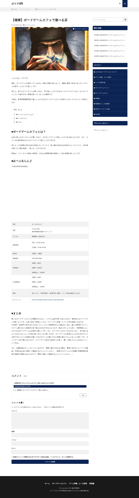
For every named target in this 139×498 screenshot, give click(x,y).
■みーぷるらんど (20, 118)
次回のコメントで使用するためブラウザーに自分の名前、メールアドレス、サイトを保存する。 (43, 457)
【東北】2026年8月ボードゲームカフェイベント (109, 40)
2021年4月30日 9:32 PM (22, 386)
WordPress (85, 490)
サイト (13, 448)
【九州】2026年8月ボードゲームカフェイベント (109, 51)
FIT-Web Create (65, 490)
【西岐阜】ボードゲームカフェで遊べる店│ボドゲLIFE (34, 383)
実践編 (97, 98)
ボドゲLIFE (17, 3)
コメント (14, 411)
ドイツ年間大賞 (100, 82)
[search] (125, 20)
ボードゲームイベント (102, 88)
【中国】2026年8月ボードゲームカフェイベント (109, 45)
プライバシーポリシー (101, 130)
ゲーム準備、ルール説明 (103, 77)
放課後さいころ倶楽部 (102, 103)
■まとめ (17, 122)
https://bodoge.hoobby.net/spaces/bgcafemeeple (48, 300)
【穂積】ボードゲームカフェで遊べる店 (45, 9)
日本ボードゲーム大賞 (102, 109)
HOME (15, 9)
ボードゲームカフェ (25, 9)
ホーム (47, 483)
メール (14, 440)
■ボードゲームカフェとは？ (24, 114)
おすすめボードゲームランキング (106, 72)
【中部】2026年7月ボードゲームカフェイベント (109, 56)
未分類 (97, 114)
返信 (83, 395)
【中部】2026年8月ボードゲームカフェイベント (109, 35)
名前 (13, 431)
